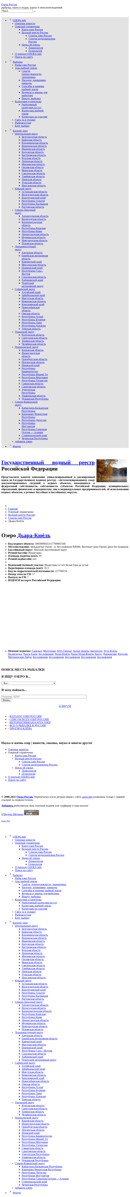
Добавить (7, 805)
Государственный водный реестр (48, 462)
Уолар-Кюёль (62, 654)
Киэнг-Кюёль (81, 651)
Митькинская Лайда (19, 657)
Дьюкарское (110, 654)
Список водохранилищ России (39, 764)
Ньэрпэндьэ (15, 654)
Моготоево (49, 651)
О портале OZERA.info (21, 776)
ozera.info (87, 796)
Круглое (123, 654)
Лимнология (29, 770)
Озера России (9, 4)
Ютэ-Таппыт (64, 651)
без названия (46, 654)
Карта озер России (25, 755)
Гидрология (28, 773)
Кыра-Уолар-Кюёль (82, 654)
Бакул (98, 654)
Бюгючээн (96, 651)
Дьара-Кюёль (33, 535)
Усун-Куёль (110, 651)
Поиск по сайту (17, 779)
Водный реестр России (21, 514)
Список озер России (19, 518)
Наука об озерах (24, 767)
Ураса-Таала (30, 654)
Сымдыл (37, 651)
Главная (12, 508)
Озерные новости (18, 749)
